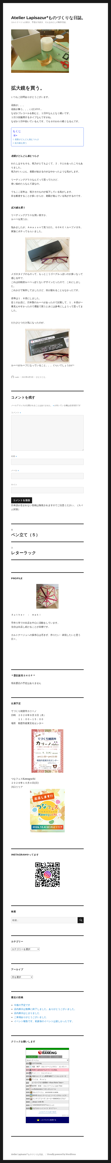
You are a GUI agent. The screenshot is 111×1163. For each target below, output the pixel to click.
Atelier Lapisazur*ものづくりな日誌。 (48, 17)
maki (17, 377)
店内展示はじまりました (26, 1013)
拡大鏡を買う (21, 143)
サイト (14, 484)
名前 (14, 456)
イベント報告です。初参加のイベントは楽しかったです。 (44, 1021)
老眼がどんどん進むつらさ (27, 139)
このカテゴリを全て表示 (47, 1112)
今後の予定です (22, 1005)
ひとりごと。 (41, 377)
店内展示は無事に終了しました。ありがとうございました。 (45, 1009)
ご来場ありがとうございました (30, 1017)
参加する (65, 1115)
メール (15, 470)
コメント (16, 412)
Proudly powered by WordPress (61, 1154)
